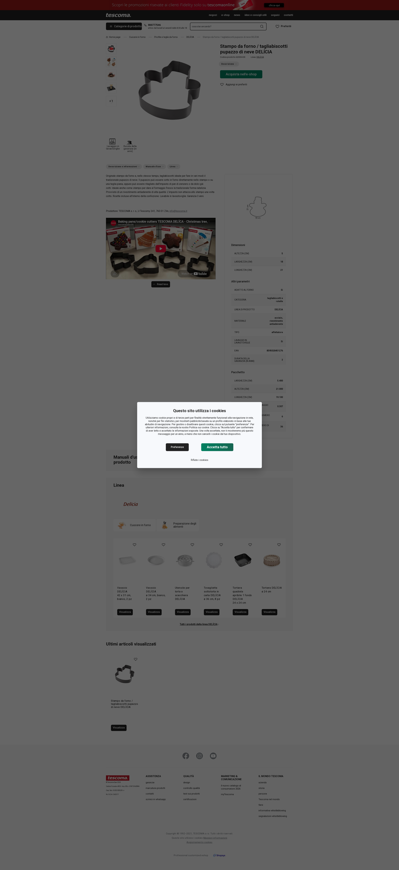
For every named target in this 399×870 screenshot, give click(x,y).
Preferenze (177, 447)
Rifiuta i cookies (199, 460)
